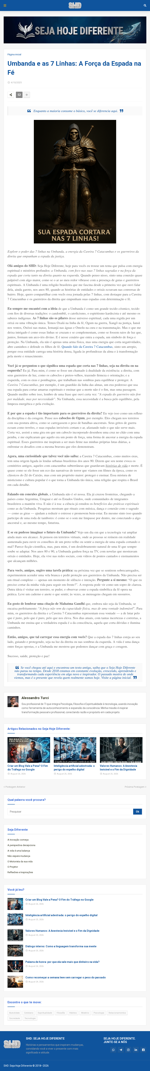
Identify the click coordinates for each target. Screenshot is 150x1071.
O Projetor (13, 866)
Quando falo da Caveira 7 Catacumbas (87, 346)
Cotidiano (28, 1013)
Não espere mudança (19, 856)
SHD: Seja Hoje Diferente (18, 1065)
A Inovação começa (18, 839)
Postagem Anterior (15, 786)
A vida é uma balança (19, 850)
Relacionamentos (117, 1013)
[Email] (19, 95)
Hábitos (73, 1013)
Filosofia (61, 1013)
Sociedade (14, 1018)
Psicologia (99, 1013)
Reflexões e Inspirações (20, 872)
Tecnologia (30, 1018)
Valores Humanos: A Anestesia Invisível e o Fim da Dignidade (118, 767)
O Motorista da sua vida (20, 861)
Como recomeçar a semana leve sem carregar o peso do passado (65, 977)
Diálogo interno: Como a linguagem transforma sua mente (60, 946)
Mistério (85, 1013)
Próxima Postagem (135, 786)
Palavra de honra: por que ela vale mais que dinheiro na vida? (62, 961)
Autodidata (14, 1013)
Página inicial (14, 54)
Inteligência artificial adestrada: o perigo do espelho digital (74, 767)
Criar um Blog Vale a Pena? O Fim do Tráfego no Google (28, 767)
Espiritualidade (45, 1013)
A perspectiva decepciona (21, 845)
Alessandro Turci (35, 698)
